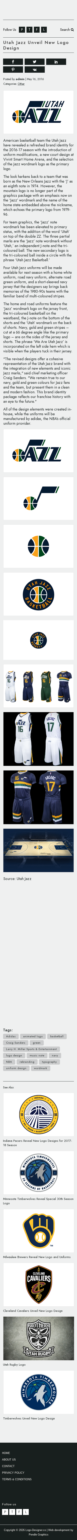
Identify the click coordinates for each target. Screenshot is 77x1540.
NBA (9, 1062)
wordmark (40, 1068)
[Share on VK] (35, 69)
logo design (14, 1055)
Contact (8, 1466)
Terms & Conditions (17, 1479)
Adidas (11, 1036)
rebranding (27, 1062)
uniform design (16, 1068)
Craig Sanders (15, 1043)
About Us (9, 1459)
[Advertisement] (38, 952)
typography (49, 1062)
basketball (57, 1036)
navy (55, 1055)
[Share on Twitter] (35, 61)
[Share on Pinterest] (13, 69)
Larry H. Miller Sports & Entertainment (31, 1049)
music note (37, 1055)
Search (65, 29)
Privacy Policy (13, 1472)
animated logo (33, 1036)
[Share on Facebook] (13, 61)
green (37, 1043)
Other (21, 84)
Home (6, 1453)
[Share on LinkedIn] (56, 61)
